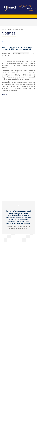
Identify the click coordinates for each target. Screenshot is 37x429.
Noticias (9, 29)
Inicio (3, 29)
